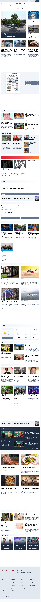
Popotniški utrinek (3, 394)
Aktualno (4, 110)
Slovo (28, 375)
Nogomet (26, 344)
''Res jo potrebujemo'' (28, 113)
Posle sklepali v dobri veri (16, 142)
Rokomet (2, 251)
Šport (3, 342)
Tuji (1, 375)
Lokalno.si (4, 222)
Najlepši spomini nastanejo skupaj (19, 394)
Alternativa (2, 521)
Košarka (2, 352)
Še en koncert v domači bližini (32, 394)
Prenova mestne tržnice (5, 33)
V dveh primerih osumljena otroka (33, 148)
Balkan (6, 168)
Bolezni (26, 523)
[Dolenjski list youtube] (7, 596)
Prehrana (26, 513)
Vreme (4, 325)
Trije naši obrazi (30, 19)
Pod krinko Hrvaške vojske (24, 300)
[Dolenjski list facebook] (2, 596)
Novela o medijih (3, 300)
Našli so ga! (29, 33)
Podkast (4, 428)
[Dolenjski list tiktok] (9, 596)
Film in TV (19, 168)
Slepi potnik (22, 278)
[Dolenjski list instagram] (5, 596)
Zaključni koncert (3, 232)
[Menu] (1, 3)
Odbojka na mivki (30, 232)
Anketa (3, 203)
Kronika (26, 123)
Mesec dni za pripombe (5, 142)
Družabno (4, 364)
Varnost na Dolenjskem (32, 142)
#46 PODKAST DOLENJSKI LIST (29, 431)
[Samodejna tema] (29, 1)
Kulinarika (2, 466)
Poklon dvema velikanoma (18, 232)
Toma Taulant (3, 278)
